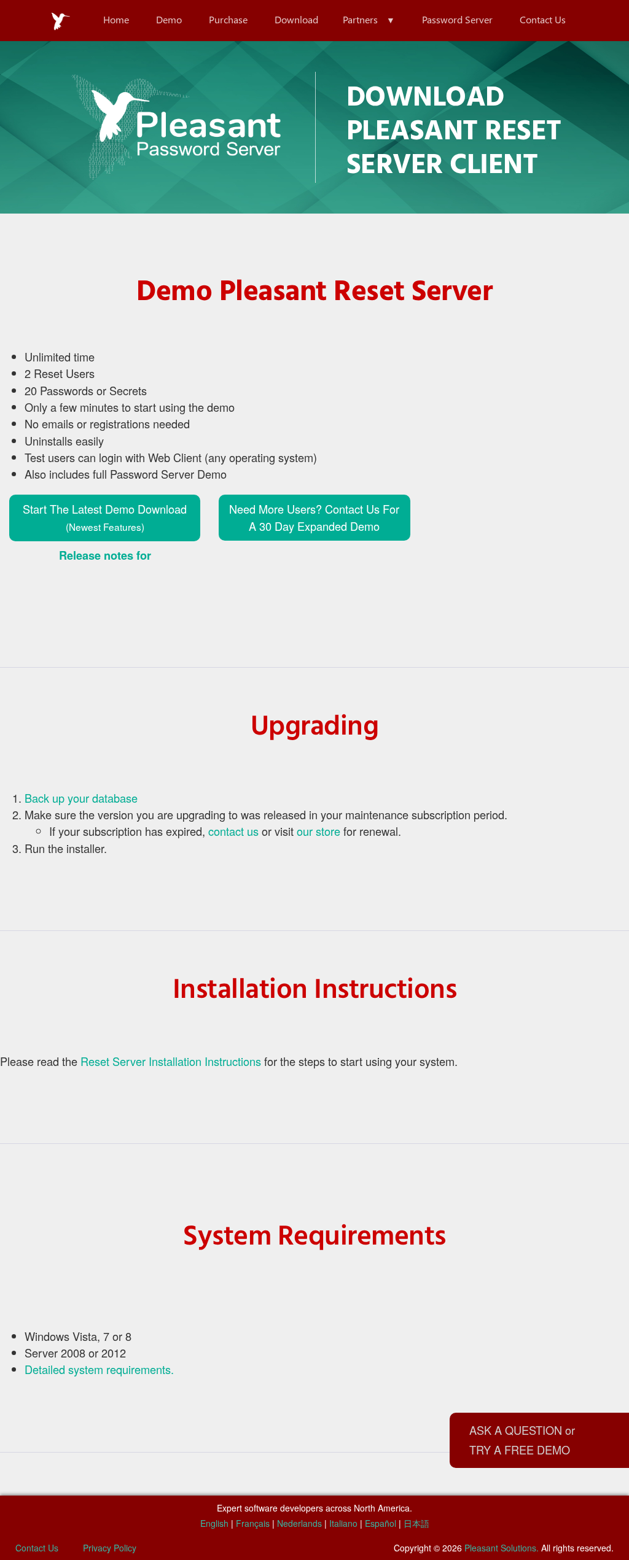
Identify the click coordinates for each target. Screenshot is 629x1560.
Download (296, 19)
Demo (169, 19)
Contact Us (543, 19)
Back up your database (81, 798)
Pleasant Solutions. (501, 1548)
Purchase (228, 19)
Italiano (343, 1523)
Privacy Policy (109, 1548)
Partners (360, 19)
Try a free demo (519, 1450)
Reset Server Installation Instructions (170, 1061)
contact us (233, 831)
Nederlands (299, 1523)
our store (318, 831)
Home (116, 19)
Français (253, 1523)
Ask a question (515, 1430)
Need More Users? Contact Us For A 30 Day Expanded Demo (314, 517)
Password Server (457, 19)
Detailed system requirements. (99, 1369)
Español (380, 1523)
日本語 (416, 1523)
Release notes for (105, 555)
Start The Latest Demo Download (105, 517)
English (214, 1523)
